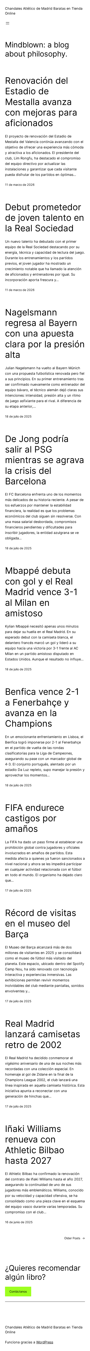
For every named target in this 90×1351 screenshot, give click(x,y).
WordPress (44, 1342)
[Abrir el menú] (7, 23)
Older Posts (74, 1238)
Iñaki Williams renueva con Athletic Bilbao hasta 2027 (34, 1144)
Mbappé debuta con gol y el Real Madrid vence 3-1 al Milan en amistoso (41, 591)
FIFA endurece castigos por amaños (34, 818)
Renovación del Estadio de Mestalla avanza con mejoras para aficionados (41, 101)
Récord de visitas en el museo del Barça (40, 923)
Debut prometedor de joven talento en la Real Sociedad (44, 218)
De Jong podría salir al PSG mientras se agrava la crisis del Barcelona (44, 460)
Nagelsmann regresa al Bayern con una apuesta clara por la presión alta (45, 333)
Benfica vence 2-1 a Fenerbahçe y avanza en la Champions (42, 707)
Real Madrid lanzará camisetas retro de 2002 (42, 1034)
